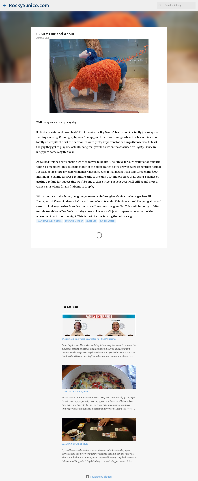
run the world (107, 221)
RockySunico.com (29, 5)
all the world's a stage (50, 221)
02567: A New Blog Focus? (75, 444)
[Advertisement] (99, 274)
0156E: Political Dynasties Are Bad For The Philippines (89, 339)
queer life (91, 221)
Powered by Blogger (100, 476)
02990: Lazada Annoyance (75, 391)
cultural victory (74, 221)
